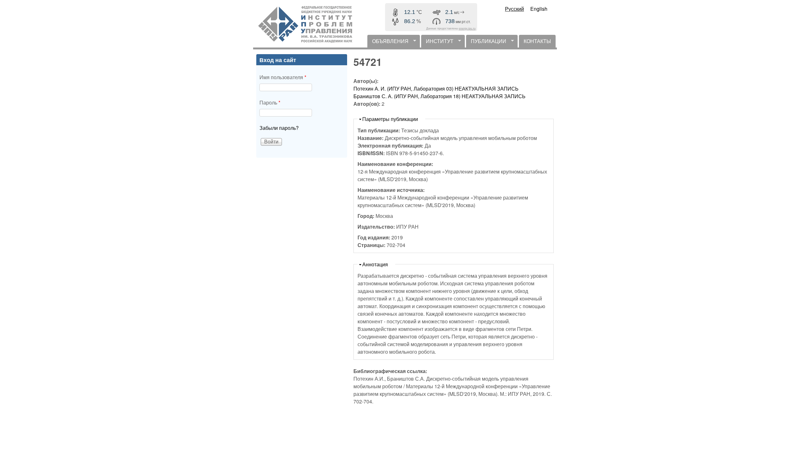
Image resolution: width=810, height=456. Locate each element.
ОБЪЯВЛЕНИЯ (387, 42)
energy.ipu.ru (467, 28)
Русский (514, 8)
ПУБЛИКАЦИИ (486, 42)
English (538, 8)
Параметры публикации (390, 119)
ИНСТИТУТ (437, 42)
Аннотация (375, 264)
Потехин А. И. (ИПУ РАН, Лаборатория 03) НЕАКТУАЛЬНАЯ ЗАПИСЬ (436, 88)
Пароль (269, 102)
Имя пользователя (282, 77)
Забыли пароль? (279, 127)
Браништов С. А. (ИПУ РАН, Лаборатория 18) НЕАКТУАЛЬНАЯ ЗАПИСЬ (439, 96)
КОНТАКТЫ (537, 41)
